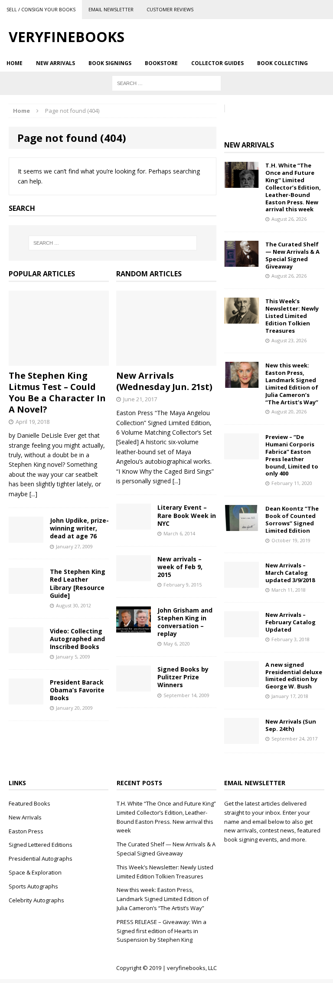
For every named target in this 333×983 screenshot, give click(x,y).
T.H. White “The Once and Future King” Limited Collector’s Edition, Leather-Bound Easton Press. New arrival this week (293, 187)
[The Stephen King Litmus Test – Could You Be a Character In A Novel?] (59, 361)
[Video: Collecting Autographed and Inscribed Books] (26, 648)
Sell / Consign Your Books (41, 9)
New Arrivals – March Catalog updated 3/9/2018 (290, 572)
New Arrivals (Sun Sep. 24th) (290, 725)
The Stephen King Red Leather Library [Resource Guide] (77, 583)
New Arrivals (55, 63)
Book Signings (109, 63)
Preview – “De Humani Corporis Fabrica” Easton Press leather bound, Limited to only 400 (291, 455)
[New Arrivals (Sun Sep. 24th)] (241, 738)
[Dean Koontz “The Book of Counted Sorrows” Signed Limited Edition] (241, 526)
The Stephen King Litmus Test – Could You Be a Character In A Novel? (57, 392)
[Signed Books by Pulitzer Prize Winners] (133, 686)
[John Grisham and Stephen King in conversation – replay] (133, 627)
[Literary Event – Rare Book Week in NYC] (133, 525)
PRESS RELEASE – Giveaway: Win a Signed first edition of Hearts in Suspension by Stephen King (161, 931)
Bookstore (161, 63)
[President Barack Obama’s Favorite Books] (26, 699)
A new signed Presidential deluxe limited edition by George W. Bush (293, 676)
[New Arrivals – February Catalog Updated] (241, 632)
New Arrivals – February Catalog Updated (290, 622)
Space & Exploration (35, 872)
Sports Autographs (33, 886)
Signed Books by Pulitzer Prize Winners (183, 677)
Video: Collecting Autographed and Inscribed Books (77, 639)
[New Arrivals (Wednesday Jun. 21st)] (166, 361)
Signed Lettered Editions (40, 845)
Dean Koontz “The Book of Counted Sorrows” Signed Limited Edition (292, 519)
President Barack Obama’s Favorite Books (77, 690)
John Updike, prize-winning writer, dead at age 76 (79, 528)
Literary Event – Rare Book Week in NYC (186, 515)
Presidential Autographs (40, 858)
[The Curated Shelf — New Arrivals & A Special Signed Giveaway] (241, 262)
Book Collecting (282, 63)
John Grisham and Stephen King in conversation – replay (184, 622)
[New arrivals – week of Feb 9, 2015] (133, 576)
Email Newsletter (111, 9)
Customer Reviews (170, 9)
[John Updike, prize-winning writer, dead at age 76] (26, 538)
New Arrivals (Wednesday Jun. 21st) (164, 381)
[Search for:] (166, 83)
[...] (33, 494)
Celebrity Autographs (36, 900)
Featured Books (29, 803)
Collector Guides (217, 63)
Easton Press (26, 831)
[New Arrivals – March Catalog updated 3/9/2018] (241, 583)
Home (15, 63)
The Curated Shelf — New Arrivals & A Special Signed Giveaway (292, 255)
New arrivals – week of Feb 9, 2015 (179, 567)
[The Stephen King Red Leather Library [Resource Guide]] (26, 589)
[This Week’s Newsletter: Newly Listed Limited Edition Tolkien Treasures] (241, 319)
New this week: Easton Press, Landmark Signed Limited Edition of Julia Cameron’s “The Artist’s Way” (291, 383)
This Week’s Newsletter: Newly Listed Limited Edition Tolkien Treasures (292, 315)
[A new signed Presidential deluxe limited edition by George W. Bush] (241, 682)
